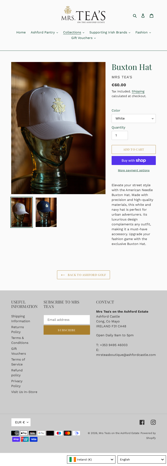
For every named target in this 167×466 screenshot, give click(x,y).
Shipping (138, 91)
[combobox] (91, 459)
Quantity (118, 127)
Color (116, 110)
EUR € (20, 422)
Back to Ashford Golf (86, 275)
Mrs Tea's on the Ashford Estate (119, 433)
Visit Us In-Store (24, 392)
